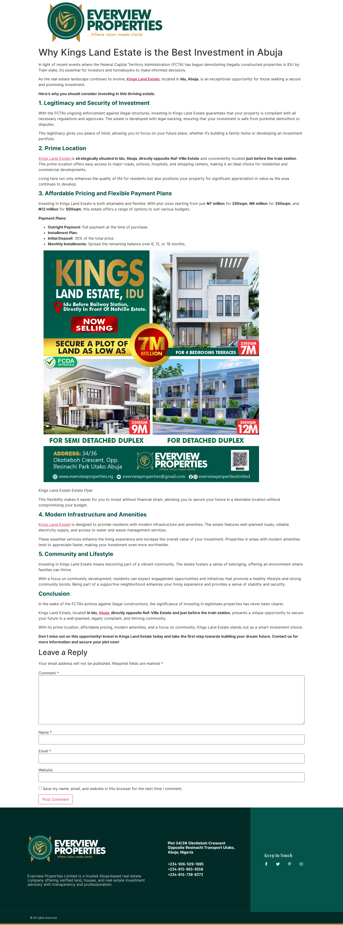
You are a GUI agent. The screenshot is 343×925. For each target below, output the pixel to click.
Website (45, 770)
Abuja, (104, 612)
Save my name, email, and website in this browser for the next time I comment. (112, 788)
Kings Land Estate (143, 79)
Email (44, 751)
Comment (48, 673)
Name (45, 732)
